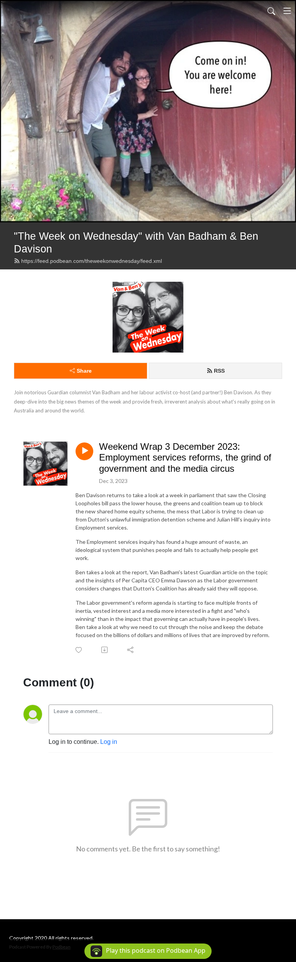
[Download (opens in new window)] (105, 650)
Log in (108, 741)
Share (84, 371)
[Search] (271, 10)
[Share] (130, 650)
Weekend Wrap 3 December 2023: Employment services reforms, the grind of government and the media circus (185, 457)
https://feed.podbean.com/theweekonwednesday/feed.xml (91, 261)
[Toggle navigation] (287, 10)
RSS (219, 371)
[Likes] (79, 650)
